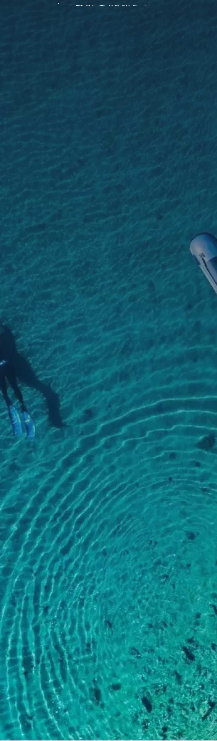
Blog (135, 5)
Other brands (114, 5)
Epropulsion (90, 5)
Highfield (79, 5)
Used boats (126, 5)
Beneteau (102, 5)
